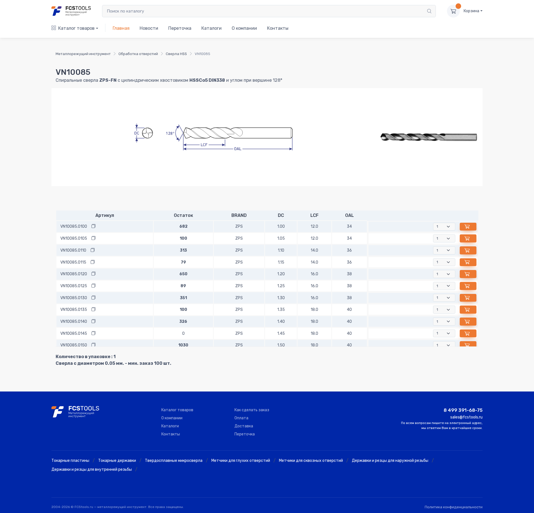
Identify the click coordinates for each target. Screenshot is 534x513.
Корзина (471, 11)
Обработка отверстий (138, 54)
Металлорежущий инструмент (83, 54)
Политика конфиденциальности (454, 507)
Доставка (243, 426)
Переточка (179, 28)
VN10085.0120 (73, 274)
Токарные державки (117, 460)
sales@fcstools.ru (466, 417)
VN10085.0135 (73, 309)
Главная (121, 28)
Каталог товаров (76, 28)
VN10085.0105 (73, 238)
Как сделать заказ (251, 410)
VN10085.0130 (73, 298)
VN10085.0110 (73, 250)
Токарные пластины (70, 460)
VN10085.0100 (73, 226)
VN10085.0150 (73, 345)
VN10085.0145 (73, 333)
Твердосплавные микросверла (173, 460)
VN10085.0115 (73, 262)
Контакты (277, 28)
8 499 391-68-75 (463, 410)
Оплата (241, 418)
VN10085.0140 (73, 321)
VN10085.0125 (73, 286)
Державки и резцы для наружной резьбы (390, 460)
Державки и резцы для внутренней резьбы (91, 469)
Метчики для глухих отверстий (240, 460)
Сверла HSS (176, 54)
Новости (149, 28)
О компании (244, 28)
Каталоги (211, 28)
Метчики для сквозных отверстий (311, 460)
